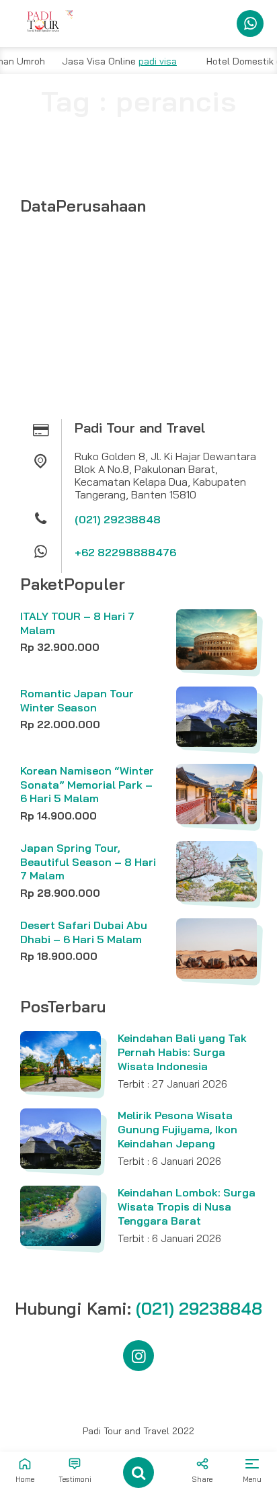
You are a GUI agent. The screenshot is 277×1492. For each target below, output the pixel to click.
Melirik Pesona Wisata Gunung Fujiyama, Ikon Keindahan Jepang (177, 1129)
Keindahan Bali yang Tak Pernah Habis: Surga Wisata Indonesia (182, 1052)
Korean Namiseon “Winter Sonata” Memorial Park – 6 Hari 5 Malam (87, 784)
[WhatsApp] (250, 23)
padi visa (144, 61)
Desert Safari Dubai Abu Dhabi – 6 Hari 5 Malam (83, 932)
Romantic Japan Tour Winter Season (77, 700)
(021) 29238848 (118, 519)
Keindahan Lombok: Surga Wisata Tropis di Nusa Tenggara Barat (186, 1206)
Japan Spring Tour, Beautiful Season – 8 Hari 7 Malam (88, 862)
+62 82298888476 (125, 552)
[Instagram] (138, 1355)
